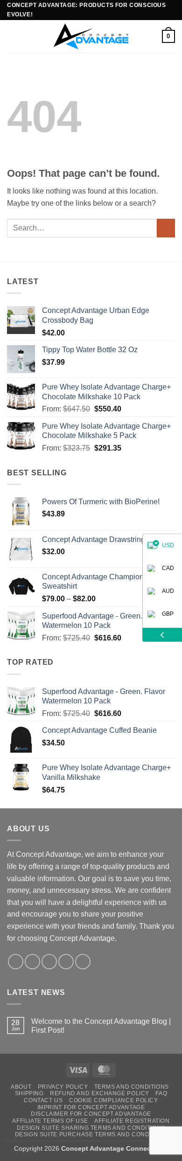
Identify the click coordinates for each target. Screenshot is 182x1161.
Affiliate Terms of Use (50, 1121)
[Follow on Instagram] (32, 961)
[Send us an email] (66, 961)
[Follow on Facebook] (15, 961)
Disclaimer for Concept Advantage (91, 1114)
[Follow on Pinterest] (83, 961)
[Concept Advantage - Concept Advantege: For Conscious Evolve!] (91, 36)
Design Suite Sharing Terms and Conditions (91, 1128)
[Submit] (166, 228)
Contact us (43, 1100)
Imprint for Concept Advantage (91, 1107)
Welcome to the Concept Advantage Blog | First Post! (101, 1025)
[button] (12, 36)
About (21, 1087)
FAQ (161, 1093)
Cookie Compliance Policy (113, 1100)
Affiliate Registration (131, 1121)
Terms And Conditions (131, 1087)
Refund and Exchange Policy (99, 1093)
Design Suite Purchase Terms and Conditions (92, 1134)
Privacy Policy (63, 1087)
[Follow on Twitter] (49, 961)
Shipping (29, 1093)
